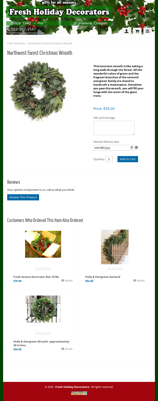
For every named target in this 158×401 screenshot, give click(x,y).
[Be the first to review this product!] (43, 268)
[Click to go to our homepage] (60, 26)
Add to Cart (128, 159)
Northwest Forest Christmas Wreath (50, 43)
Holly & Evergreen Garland (102, 277)
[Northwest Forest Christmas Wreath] (48, 92)
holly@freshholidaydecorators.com (25, 32)
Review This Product (23, 197)
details (68, 280)
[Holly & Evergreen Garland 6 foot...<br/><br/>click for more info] (114, 247)
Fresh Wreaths (16, 43)
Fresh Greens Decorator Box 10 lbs (36, 277)
